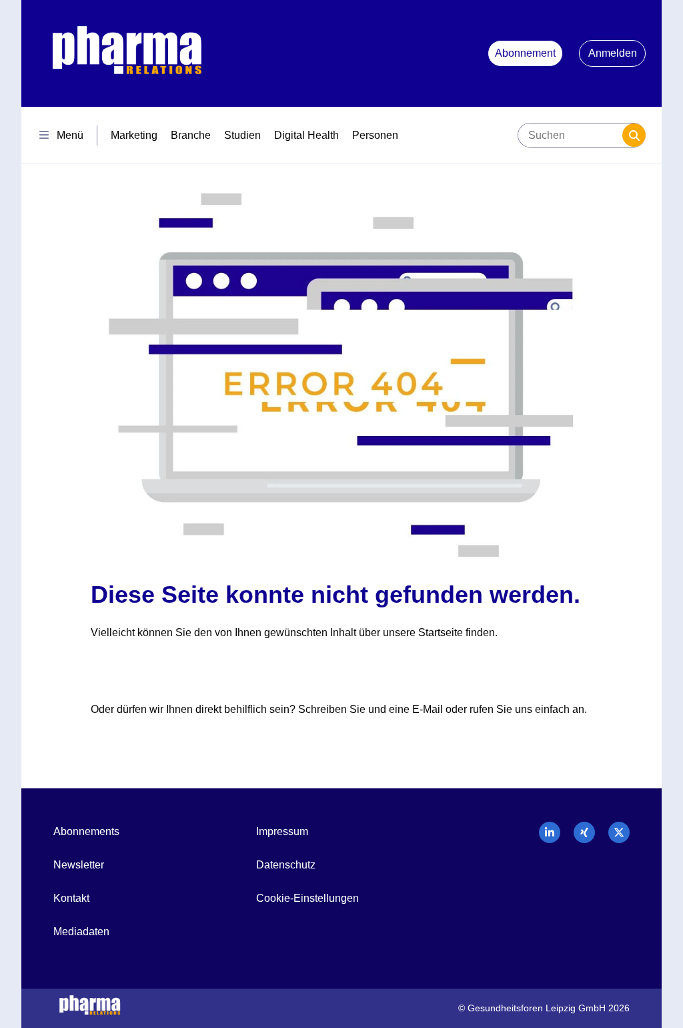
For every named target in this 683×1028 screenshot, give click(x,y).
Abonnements (86, 831)
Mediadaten (81, 931)
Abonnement (525, 53)
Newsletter (78, 864)
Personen (375, 135)
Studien (242, 135)
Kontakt (71, 898)
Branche (191, 135)
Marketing (134, 135)
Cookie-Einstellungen (307, 898)
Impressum (282, 831)
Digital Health (306, 135)
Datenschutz (285, 864)
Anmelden (612, 53)
